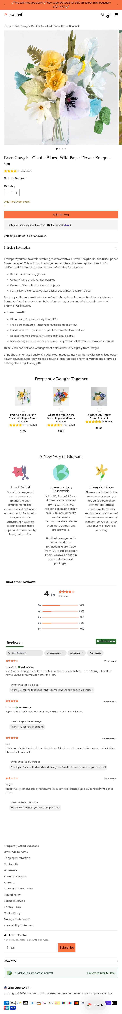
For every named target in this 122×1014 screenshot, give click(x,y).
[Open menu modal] (116, 14)
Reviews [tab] (14, 642)
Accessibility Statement (19, 925)
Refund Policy (12, 895)
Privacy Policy (12, 907)
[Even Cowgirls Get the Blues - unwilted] (61, 87)
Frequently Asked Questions (21, 846)
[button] (102, 14)
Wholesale (10, 870)
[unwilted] (13, 14)
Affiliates (9, 882)
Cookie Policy (12, 913)
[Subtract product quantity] (7, 192)
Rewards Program (15, 876)
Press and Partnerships (18, 888)
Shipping (9, 236)
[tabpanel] (61, 731)
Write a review (106, 641)
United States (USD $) (19, 987)
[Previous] (4, 5)
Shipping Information (17, 858)
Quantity (9, 186)
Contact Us (11, 864)
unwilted (32, 993)
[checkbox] (95, 653)
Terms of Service (14, 901)
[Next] (117, 5)
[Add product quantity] (16, 192)
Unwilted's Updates (16, 852)
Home (7, 26)
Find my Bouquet (15, 178)
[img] (18, 171)
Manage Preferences (17, 919)
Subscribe (67, 948)
